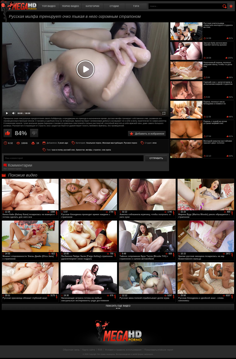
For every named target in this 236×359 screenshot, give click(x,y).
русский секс (69, 150)
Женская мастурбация (112, 143)
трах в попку (57, 150)
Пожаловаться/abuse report (158, 349)
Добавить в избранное (149, 133)
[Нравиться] (8, 133)
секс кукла (106, 150)
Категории (92, 6)
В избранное (231, 6)
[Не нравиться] (34, 133)
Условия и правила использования (123, 349)
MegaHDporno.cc (18, 5)
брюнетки (80, 150)
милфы (89, 150)
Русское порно (130, 143)
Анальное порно (93, 143)
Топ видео (49, 6)
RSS (100, 349)
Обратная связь (71, 349)
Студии (114, 6)
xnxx (155, 143)
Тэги (136, 6)
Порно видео (70, 6)
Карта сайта (88, 349)
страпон (97, 150)
